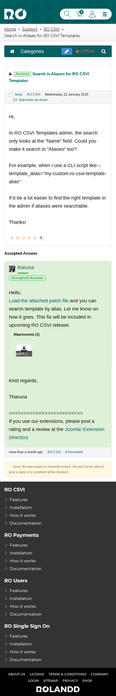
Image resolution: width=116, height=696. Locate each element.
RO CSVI (33, 94)
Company (99, 674)
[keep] (11, 95)
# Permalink (74, 452)
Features (19, 499)
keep (18, 94)
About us (16, 674)
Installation (21, 507)
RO (15, 14)
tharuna (26, 267)
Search (66, 14)
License (37, 674)
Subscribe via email (32, 100)
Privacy (70, 681)
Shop (87, 681)
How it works (23, 515)
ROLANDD (58, 689)
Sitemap (50, 681)
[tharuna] (12, 269)
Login (92, 14)
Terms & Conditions (67, 674)
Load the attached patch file (39, 300)
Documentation (26, 523)
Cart (80, 14)
